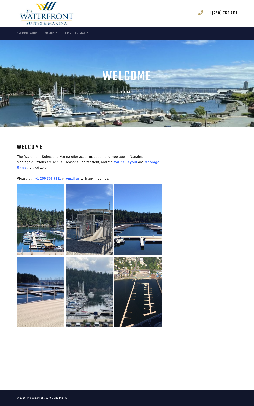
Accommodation (27, 33)
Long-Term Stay (75, 33)
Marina (49, 33)
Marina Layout (126, 162)
